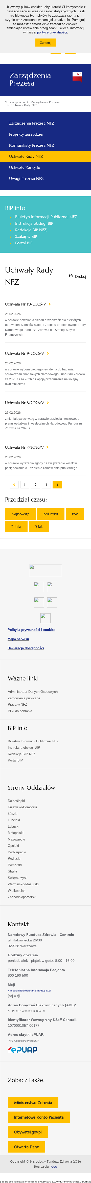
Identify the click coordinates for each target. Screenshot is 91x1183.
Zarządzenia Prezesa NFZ (31, 123)
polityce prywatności (52, 32)
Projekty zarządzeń (26, 134)
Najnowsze (20, 514)
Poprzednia (14, 484)
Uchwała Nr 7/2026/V (25, 447)
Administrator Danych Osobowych (33, 692)
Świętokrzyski (18, 878)
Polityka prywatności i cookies (31, 630)
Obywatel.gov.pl (31, 1133)
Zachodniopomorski (22, 897)
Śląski (12, 871)
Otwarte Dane (29, 1148)
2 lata (16, 526)
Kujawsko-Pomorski (22, 807)
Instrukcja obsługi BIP (34, 223)
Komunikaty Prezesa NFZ (31, 145)
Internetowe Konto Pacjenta (42, 1119)
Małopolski (16, 833)
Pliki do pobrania (20, 711)
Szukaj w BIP (26, 236)
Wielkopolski (17, 891)
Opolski (13, 846)
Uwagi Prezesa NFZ (26, 178)
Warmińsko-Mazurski (23, 884)
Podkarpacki (17, 852)
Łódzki (12, 814)
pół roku (50, 514)
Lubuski (13, 826)
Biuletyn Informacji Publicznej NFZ (46, 216)
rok (75, 514)
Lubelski (14, 820)
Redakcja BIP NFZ (31, 230)
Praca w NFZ (17, 704)
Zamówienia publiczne (24, 698)
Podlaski (14, 858)
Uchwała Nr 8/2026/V (25, 403)
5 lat (39, 526)
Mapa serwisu (18, 639)
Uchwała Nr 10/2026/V (26, 304)
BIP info (15, 208)
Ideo (54, 1167)
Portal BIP (23, 243)
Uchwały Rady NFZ (26, 156)
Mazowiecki (16, 839)
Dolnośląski (16, 801)
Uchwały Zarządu (24, 167)
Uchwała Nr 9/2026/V (25, 353)
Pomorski (15, 865)
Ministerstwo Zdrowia (36, 1104)
